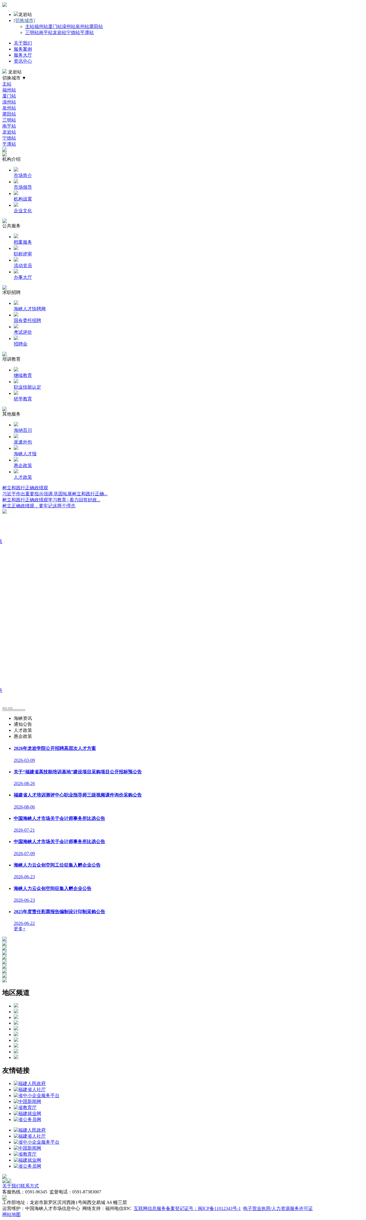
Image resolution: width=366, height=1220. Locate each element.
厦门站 (55, 26)
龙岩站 (59, 32)
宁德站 (73, 32)
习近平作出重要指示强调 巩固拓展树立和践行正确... (55, 493)
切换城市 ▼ (14, 77)
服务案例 (23, 49)
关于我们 (23, 43)
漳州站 (68, 26)
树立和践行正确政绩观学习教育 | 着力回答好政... (51, 499)
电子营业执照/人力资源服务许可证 (278, 1208)
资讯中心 (23, 61)
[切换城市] (24, 20)
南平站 (46, 32)
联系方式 (30, 1185)
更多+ (19, 928)
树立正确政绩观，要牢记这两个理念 (38, 505)
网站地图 (11, 1214)
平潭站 (87, 32)
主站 (29, 26)
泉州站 (82, 26)
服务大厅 (23, 55)
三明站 (32, 32)
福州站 (41, 26)
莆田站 (96, 26)
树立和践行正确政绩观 (25, 487)
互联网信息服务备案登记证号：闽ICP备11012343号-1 (187, 1208)
